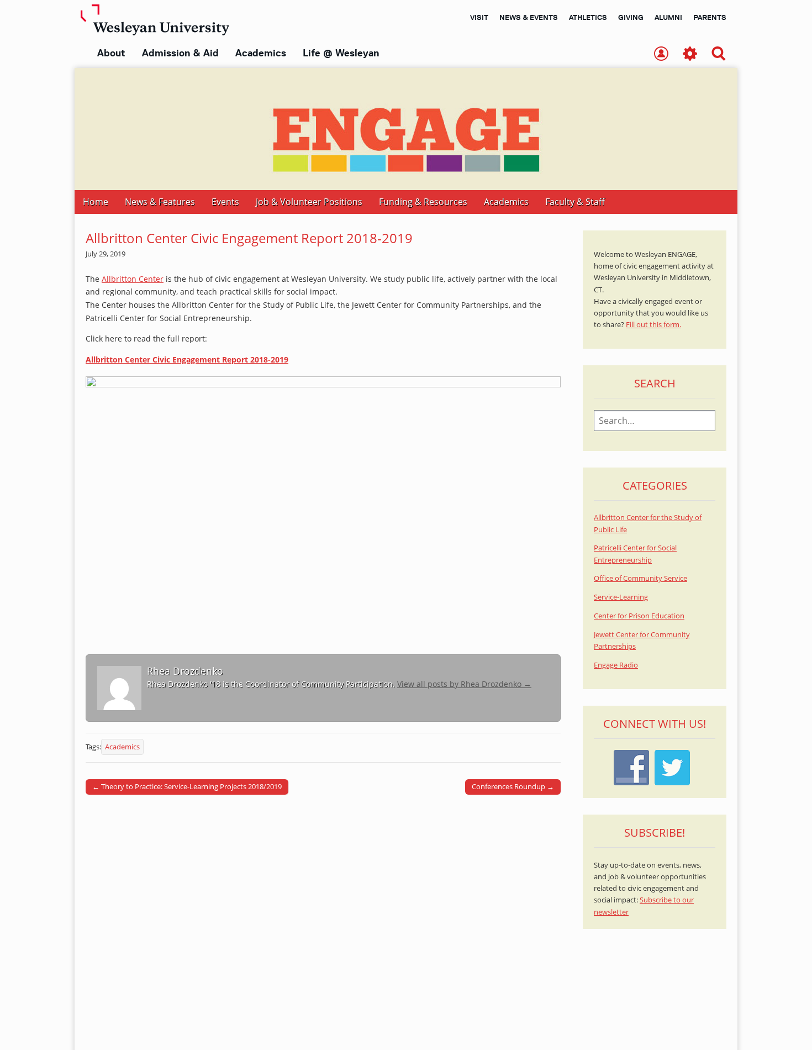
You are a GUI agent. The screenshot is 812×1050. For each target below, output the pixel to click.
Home (95, 202)
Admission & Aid (180, 53)
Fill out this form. (653, 324)
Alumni (668, 17)
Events (225, 202)
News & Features (160, 202)
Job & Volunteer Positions (309, 202)
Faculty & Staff (575, 202)
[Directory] (661, 54)
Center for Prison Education (639, 616)
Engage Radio (616, 665)
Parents (709, 17)
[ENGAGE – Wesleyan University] (406, 129)
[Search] (718, 54)
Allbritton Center (133, 279)
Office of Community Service (640, 578)
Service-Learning (621, 597)
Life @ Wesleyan (341, 53)
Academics (260, 53)
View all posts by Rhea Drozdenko (464, 684)
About (111, 53)
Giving (631, 17)
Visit (479, 17)
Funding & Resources (423, 202)
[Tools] (690, 54)
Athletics (588, 17)
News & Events (528, 17)
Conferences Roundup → (513, 786)
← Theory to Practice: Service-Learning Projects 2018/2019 (187, 786)
